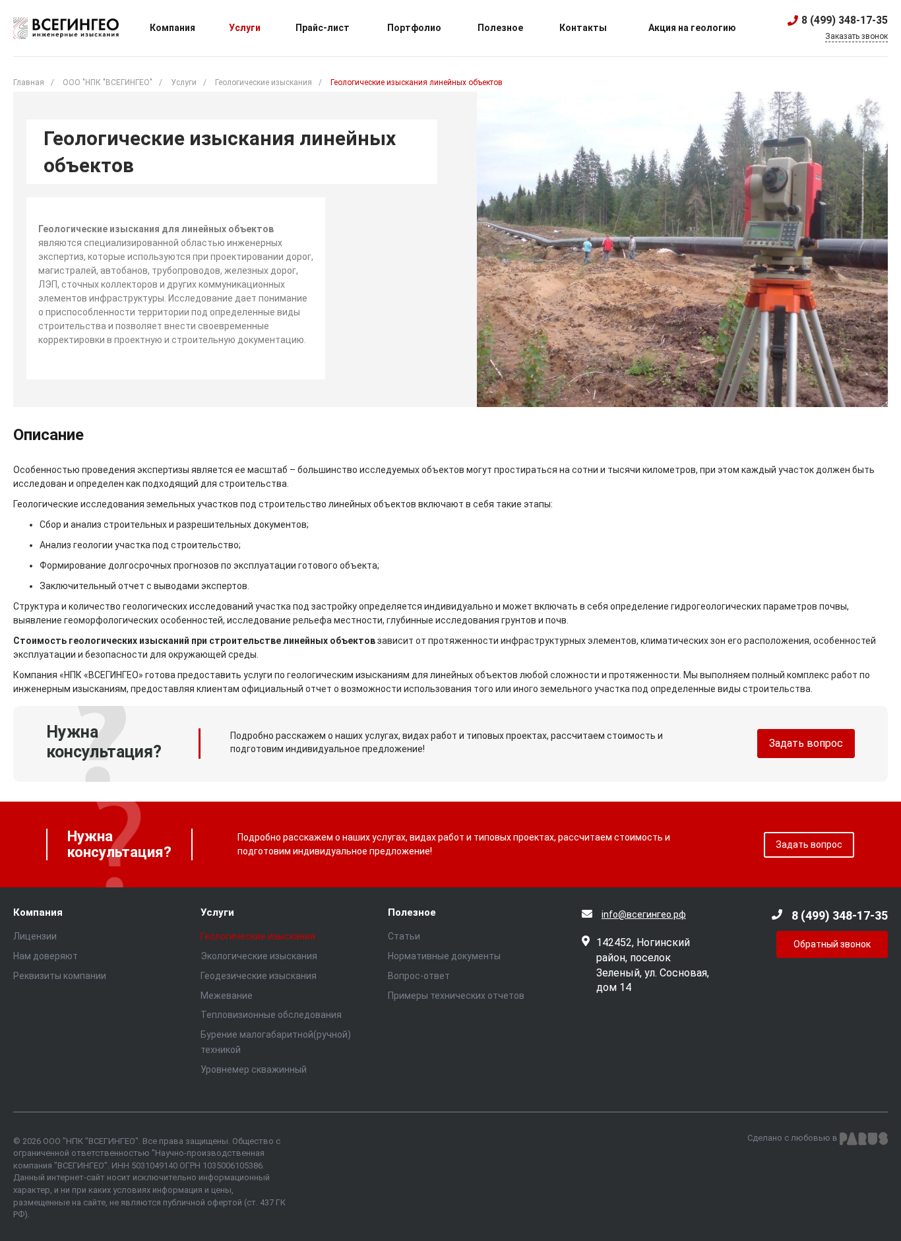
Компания (38, 912)
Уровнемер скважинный (254, 1069)
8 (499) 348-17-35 (844, 20)
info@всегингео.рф (644, 914)
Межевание (227, 995)
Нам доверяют (45, 956)
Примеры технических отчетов (456, 995)
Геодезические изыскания (259, 976)
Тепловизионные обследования (271, 1014)
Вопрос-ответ (419, 976)
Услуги (217, 912)
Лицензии (35, 936)
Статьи (404, 936)
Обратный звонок (832, 944)
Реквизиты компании (59, 976)
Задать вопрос (806, 743)
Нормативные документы (444, 956)
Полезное (412, 912)
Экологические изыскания (259, 956)
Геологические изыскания (258, 936)
